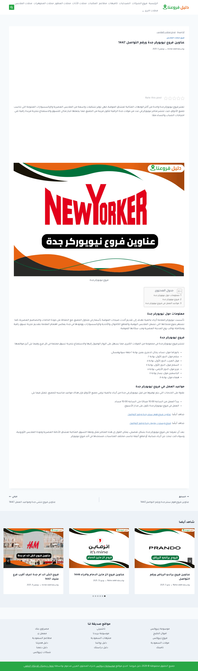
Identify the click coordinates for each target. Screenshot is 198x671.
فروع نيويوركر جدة (170, 300)
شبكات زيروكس (42, 652)
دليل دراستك (101, 647)
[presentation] (165, 548)
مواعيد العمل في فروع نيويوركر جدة (162, 303)
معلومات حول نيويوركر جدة (166, 296)
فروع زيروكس (160, 638)
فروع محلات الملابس (166, 32)
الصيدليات (125, 3)
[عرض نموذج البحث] (11, 7)
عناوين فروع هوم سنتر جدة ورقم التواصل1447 (164, 500)
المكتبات (93, 3)
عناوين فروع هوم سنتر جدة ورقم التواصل (149, 414)
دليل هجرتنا (42, 643)
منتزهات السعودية (101, 638)
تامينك (160, 647)
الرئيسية (153, 3)
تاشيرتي (101, 629)
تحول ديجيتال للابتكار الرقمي (39, 666)
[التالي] (8, 561)
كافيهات (113, 3)
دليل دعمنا (42, 647)
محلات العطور (63, 3)
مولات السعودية (160, 643)
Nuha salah (177, 585)
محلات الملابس (23, 3)
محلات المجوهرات (44, 3)
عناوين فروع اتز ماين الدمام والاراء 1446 (99, 574)
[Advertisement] (99, 76)
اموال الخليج (160, 633)
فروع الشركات (139, 3)
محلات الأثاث (79, 3)
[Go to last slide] (190, 561)
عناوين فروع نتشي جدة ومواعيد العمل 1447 (32, 500)
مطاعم (103, 3)
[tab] (105, 596)
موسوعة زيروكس (160, 629)
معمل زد (42, 633)
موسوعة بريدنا (101, 633)
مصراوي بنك (42, 629)
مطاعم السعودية (42, 638)
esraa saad (172, 49)
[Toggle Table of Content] (178, 291)
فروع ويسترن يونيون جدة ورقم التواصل (150, 423)
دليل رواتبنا (101, 643)
